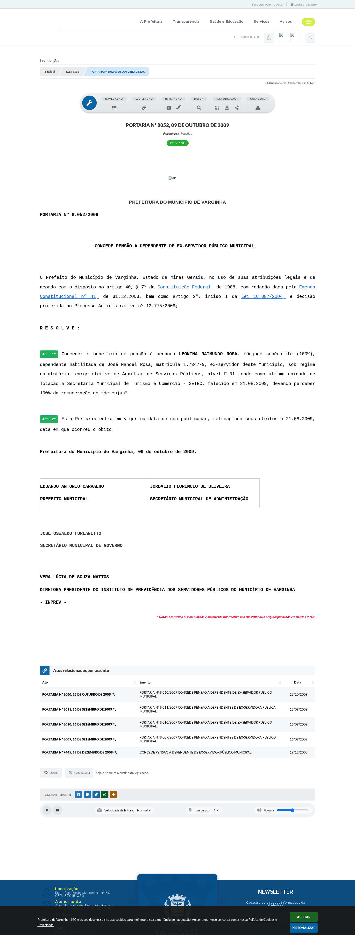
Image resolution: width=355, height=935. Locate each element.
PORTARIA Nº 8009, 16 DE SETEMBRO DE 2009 (77, 739)
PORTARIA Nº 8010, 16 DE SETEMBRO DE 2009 (77, 724)
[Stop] (57, 810)
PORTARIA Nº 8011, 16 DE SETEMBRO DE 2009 (77, 709)
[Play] (47, 810)
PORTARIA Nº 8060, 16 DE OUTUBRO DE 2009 (77, 694)
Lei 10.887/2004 (262, 296)
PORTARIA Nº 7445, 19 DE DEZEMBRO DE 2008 (78, 752)
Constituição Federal (184, 287)
